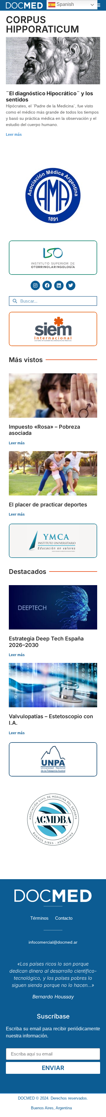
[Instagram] (35, 285)
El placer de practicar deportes (48, 504)
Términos (39, 918)
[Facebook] (47, 285)
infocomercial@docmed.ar (53, 942)
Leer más (14, 135)
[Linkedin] (59, 285)
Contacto (63, 918)
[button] (98, 5)
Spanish (64, 4)
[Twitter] (70, 285)
